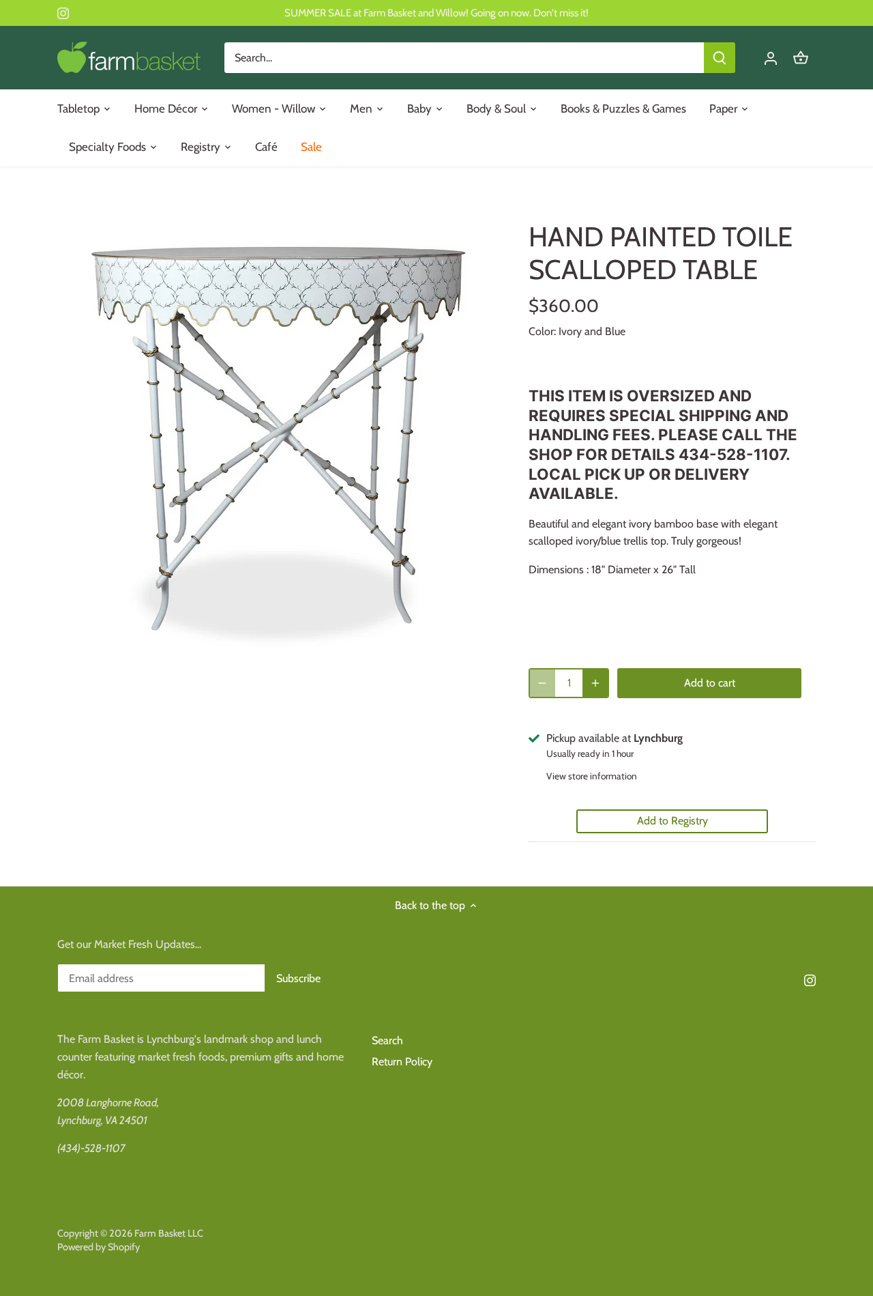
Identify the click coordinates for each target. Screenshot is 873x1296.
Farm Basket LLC (168, 1233)
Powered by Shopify (98, 1247)
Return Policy (402, 1061)
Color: (542, 331)
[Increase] (595, 683)
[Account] (771, 57)
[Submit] (719, 57)
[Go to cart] (801, 57)
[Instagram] (63, 12)
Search (387, 1040)
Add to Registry (672, 820)
